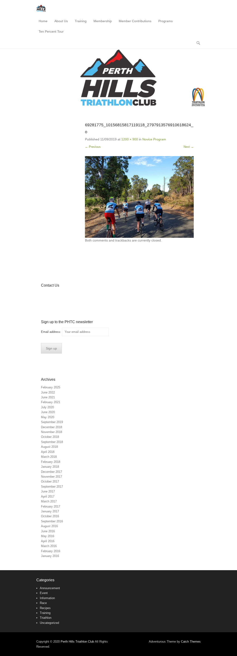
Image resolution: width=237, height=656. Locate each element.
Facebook (45, 294)
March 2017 (49, 501)
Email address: (51, 332)
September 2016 (52, 521)
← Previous (93, 147)
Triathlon (45, 617)
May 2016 (47, 536)
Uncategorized (49, 623)
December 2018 (51, 427)
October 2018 (50, 437)
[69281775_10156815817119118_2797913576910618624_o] (139, 197)
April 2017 (47, 496)
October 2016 (50, 516)
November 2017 (51, 476)
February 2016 (50, 551)
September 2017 (52, 486)
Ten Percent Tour (51, 31)
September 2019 (52, 422)
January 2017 (50, 511)
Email (84, 294)
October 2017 (50, 481)
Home (43, 21)
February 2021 (50, 402)
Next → (189, 147)
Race (43, 603)
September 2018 (52, 442)
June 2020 (48, 412)
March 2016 (49, 546)
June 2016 (48, 531)
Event (44, 593)
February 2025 (50, 387)
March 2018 (49, 456)
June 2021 (48, 397)
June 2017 (48, 491)
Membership (103, 21)
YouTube (65, 294)
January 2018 (50, 466)
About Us (61, 21)
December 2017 (51, 471)
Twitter (55, 294)
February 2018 (50, 462)
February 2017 (50, 506)
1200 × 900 (129, 139)
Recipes (45, 608)
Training (81, 21)
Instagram (74, 294)
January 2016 (50, 556)
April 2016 (47, 541)
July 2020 (47, 407)
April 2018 (47, 452)
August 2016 (49, 526)
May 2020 (47, 417)
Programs (165, 21)
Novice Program (154, 139)
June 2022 (48, 392)
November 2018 (51, 432)
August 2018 (49, 447)
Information (47, 598)
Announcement (50, 588)
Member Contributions (135, 21)
